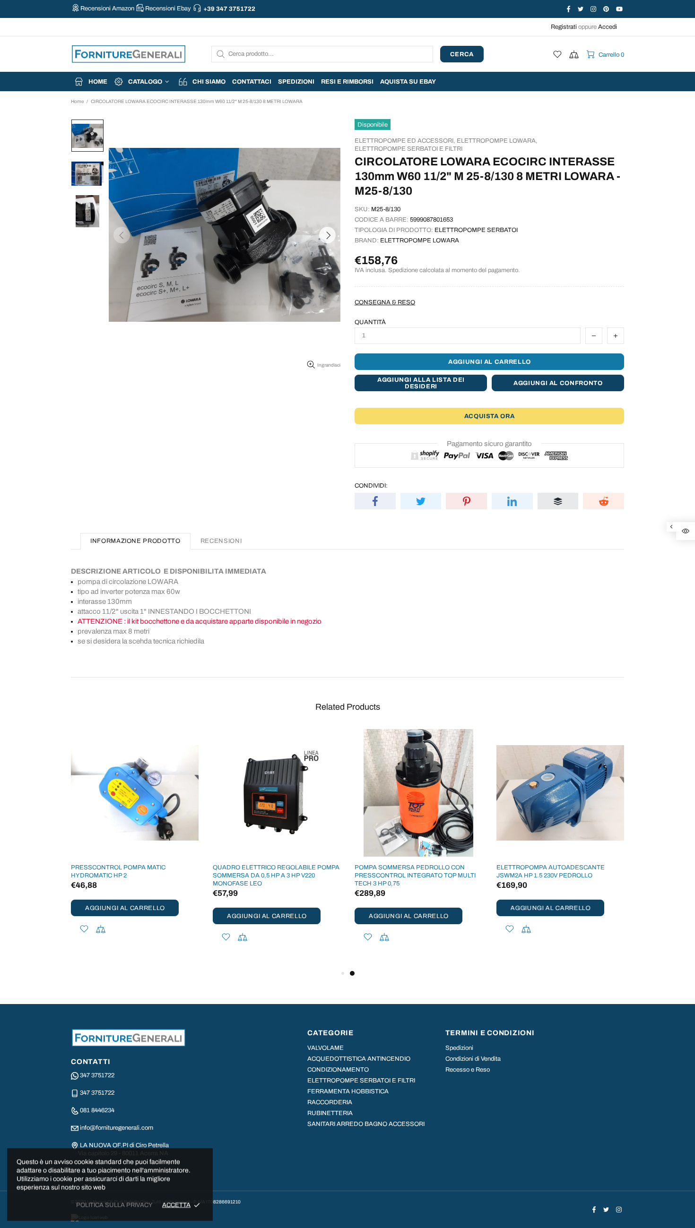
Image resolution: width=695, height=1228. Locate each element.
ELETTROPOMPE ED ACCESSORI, (405, 140)
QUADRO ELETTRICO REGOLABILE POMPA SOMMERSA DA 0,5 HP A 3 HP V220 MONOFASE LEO (276, 875)
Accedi (607, 27)
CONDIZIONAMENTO (338, 1069)
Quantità (370, 322)
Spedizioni (459, 1048)
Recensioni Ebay (168, 8)
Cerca (462, 54)
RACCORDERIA (329, 1102)
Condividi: (371, 485)
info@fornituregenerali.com (116, 1128)
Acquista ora (489, 416)
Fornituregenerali (128, 54)
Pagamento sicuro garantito (489, 443)
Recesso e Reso (467, 1069)
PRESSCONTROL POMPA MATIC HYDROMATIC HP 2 (118, 871)
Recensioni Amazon (107, 8)
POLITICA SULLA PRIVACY (114, 1205)
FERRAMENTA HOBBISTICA (348, 1091)
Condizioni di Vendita (473, 1059)
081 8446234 (97, 1110)
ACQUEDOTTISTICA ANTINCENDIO (358, 1059)
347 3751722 (97, 1075)
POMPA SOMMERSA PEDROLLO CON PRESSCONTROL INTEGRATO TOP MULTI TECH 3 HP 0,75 (415, 875)
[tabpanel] (418, 848)
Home (77, 101)
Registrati (564, 27)
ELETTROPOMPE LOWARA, (497, 140)
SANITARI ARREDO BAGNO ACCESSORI (366, 1124)
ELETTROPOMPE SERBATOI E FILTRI (408, 149)
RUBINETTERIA (330, 1113)
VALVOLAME (325, 1048)
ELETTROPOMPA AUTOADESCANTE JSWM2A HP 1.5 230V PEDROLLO (550, 871)
